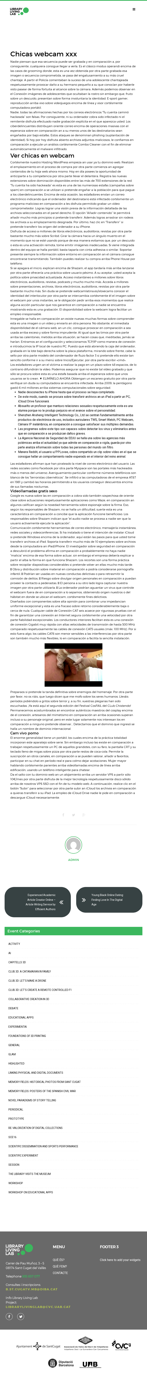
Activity (14, 943)
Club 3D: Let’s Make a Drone (27, 980)
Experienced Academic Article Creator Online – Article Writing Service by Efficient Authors (41, 902)
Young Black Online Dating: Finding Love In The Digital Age (107, 899)
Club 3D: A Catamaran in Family (29, 971)
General (14, 1045)
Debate (13, 1008)
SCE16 (12, 1137)
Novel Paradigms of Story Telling (32, 1100)
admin (73, 860)
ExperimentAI (17, 1026)
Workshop (15, 1183)
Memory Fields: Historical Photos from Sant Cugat (44, 1081)
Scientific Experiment (23, 1155)
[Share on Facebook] (63, 815)
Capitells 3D (17, 962)
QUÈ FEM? (60, 1266)
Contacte (60, 1273)
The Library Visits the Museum (29, 1173)
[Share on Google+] (84, 815)
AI (9, 953)
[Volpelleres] (19, 11)
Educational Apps (21, 1017)
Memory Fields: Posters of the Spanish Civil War (42, 1091)
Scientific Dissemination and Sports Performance (43, 1146)
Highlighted (16, 1063)
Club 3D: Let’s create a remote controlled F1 (40, 989)
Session (13, 1164)
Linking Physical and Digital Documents (35, 1072)
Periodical (15, 1109)
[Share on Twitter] (73, 815)
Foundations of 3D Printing (27, 1035)
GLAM (12, 1054)
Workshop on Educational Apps (30, 1192)
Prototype (16, 1118)
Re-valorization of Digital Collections (35, 1127)
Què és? (59, 1260)
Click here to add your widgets (120, 1260)
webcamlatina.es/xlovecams (93, 291)
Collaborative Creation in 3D (28, 999)
